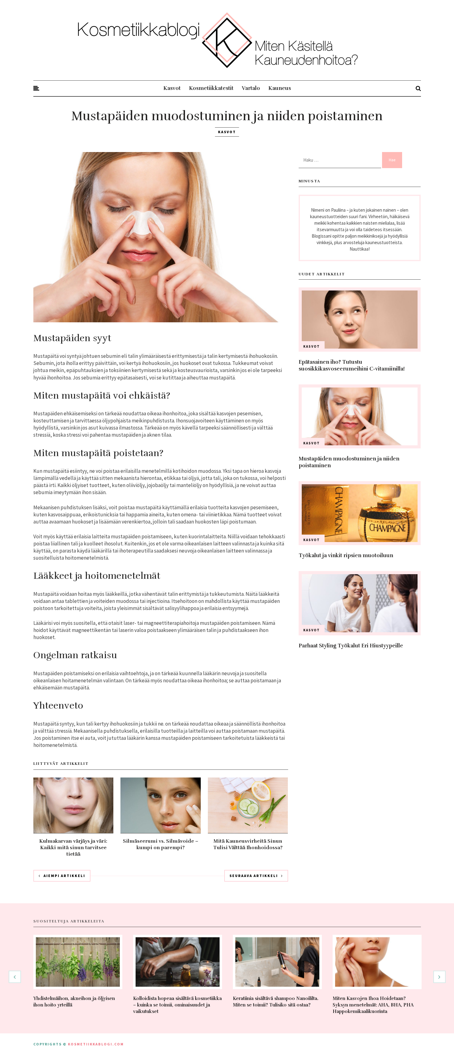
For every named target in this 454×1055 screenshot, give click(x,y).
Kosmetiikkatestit (211, 88)
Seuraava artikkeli (253, 875)
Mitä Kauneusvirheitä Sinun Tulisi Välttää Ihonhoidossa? (248, 844)
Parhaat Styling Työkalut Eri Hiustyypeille (351, 645)
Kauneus (279, 88)
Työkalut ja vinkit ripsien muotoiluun (346, 555)
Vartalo (251, 88)
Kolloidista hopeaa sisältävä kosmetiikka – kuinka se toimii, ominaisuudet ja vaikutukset (177, 1005)
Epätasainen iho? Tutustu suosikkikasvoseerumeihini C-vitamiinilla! (352, 365)
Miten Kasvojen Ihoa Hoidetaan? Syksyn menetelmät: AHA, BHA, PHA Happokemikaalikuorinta (373, 1005)
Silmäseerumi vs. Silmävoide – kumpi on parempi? (160, 844)
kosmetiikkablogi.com (96, 1044)
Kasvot (172, 88)
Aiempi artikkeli (64, 875)
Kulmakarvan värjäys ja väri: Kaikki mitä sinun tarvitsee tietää (73, 847)
